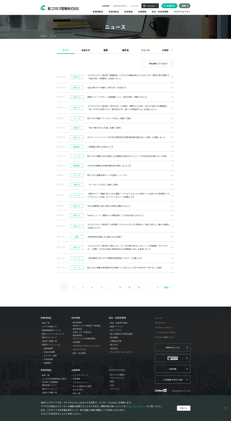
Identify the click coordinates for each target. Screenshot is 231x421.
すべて (66, 50)
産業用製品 (46, 318)
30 (139, 287)
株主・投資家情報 (117, 318)
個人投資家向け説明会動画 (121, 333)
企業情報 (75, 370)
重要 (105, 50)
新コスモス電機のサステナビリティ (117, 376)
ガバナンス (115, 389)
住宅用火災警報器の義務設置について (50, 384)
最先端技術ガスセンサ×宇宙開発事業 (84, 337)
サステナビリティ (117, 370)
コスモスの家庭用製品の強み (54, 378)
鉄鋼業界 (47, 363)
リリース (145, 50)
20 (129, 287)
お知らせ (85, 50)
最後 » (167, 287)
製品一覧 (45, 322)
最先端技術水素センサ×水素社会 (82, 330)
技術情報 (75, 318)
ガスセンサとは (79, 349)
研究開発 (76, 342)
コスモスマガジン (120, 6)
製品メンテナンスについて (53, 333)
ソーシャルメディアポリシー (166, 332)
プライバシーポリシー (163, 327)
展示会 (125, 50)
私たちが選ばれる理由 (82, 386)
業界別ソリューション (51, 344)
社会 (112, 385)
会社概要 (76, 378)
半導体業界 (48, 359)
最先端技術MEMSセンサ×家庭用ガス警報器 (86, 324)
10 (120, 287)
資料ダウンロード (49, 337)
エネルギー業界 (50, 355)
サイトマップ (160, 323)
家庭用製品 (46, 370)
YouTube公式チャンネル (181, 391)
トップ (43, 36)
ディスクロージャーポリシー (122, 352)
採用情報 (105, 6)
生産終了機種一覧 (49, 341)
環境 (112, 381)
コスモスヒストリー (81, 382)
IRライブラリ (115, 330)
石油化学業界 (49, 352)
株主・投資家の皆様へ (119, 322)
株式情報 (114, 337)
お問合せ (171, 5)
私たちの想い (78, 389)
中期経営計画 (115, 341)
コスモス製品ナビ (49, 326)
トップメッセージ (80, 375)
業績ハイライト (116, 326)
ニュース (134, 6)
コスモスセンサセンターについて (87, 345)
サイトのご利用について (164, 337)
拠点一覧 (76, 393)
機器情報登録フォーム (51, 330)
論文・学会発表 (79, 353)
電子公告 (114, 344)
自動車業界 (48, 348)
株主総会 (114, 348)
